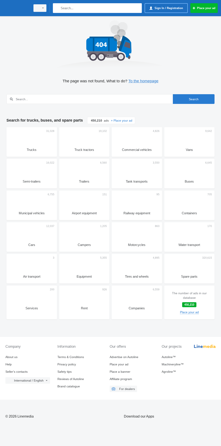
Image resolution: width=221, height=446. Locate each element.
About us (11, 357)
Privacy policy (66, 364)
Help (8, 364)
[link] (189, 302)
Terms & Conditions (70, 357)
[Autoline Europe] (16, 8)
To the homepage (143, 81)
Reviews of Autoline (70, 379)
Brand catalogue (68, 386)
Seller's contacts (16, 371)
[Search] (57, 8)
